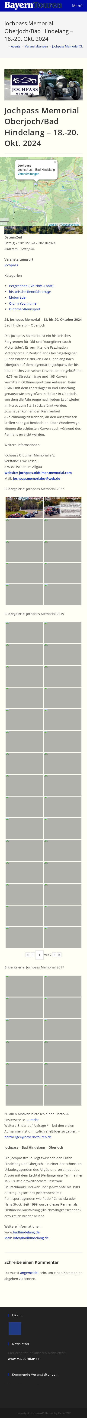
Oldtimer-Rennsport (24, 309)
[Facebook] (15, 1328)
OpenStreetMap (70, 224)
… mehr (33, 1120)
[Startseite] (5, 46)
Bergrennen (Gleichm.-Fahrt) (31, 286)
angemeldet (29, 1273)
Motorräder (18, 297)
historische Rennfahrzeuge (30, 291)
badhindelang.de (26, 1232)
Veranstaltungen (28, 173)
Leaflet (53, 224)
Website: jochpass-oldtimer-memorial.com (38, 473)
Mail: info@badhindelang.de (26, 1238)
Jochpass (11, 265)
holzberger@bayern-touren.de (28, 1137)
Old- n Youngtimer (23, 303)
